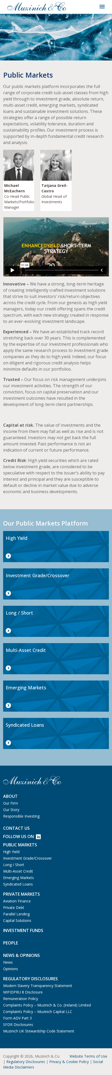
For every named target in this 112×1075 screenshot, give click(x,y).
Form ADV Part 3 (17, 1018)
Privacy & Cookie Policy (69, 1061)
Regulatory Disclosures (25, 1061)
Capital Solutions (17, 920)
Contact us (16, 828)
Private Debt (13, 907)
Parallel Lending (16, 913)
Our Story (11, 809)
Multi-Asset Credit (18, 871)
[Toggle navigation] (102, 7)
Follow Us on (18, 836)
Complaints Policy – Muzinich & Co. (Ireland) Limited (47, 1005)
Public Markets (20, 845)
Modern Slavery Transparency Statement (37, 985)
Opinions (10, 968)
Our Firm (10, 803)
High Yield (11, 851)
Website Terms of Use (88, 1056)
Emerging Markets (18, 877)
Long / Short (13, 864)
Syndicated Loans (18, 884)
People (10, 943)
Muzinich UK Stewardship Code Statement (38, 1031)
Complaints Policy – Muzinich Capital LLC (37, 1011)
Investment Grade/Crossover (27, 858)
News (8, 962)
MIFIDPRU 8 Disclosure (23, 992)
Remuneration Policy (20, 998)
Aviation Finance (17, 901)
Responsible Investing (21, 816)
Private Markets (21, 894)
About (10, 796)
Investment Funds (23, 930)
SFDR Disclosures (18, 1024)
